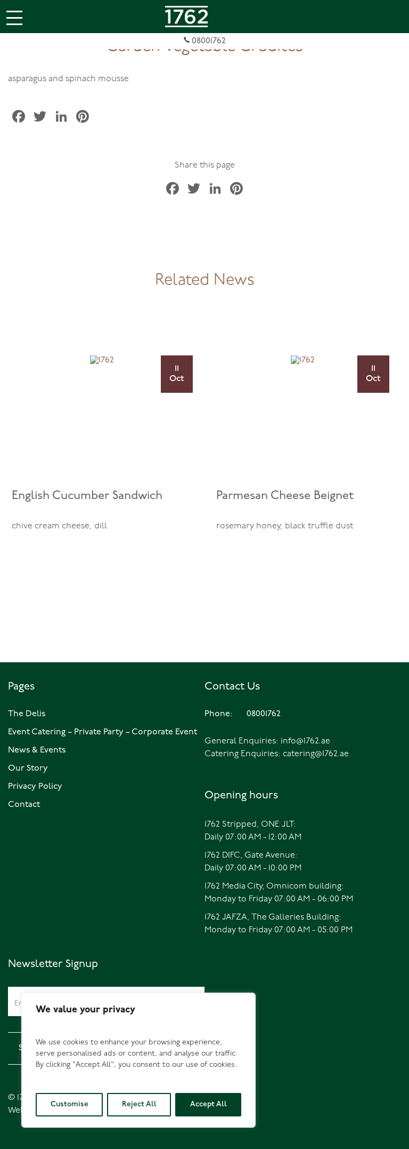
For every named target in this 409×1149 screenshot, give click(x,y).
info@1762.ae (305, 741)
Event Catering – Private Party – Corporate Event (102, 732)
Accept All (208, 1104)
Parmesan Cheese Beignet (285, 496)
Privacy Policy (35, 786)
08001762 (208, 41)
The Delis (26, 714)
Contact (24, 805)
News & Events (37, 750)
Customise (69, 1104)
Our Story (28, 768)
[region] (138, 1060)
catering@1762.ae (316, 754)
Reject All (139, 1104)
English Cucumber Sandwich (87, 496)
